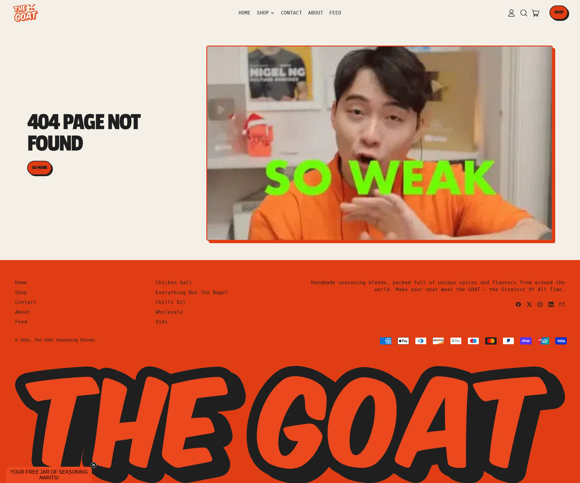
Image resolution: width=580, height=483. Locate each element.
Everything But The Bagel (192, 292)
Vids (162, 322)
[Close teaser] (94, 465)
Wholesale (169, 312)
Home (245, 13)
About (315, 13)
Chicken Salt (174, 282)
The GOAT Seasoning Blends (64, 340)
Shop (21, 292)
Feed (335, 13)
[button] (523, 13)
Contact (291, 13)
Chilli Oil (171, 302)
